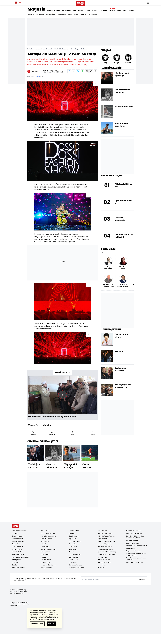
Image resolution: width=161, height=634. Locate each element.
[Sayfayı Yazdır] (91, 71)
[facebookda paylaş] (69, 71)
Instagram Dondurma (48, 565)
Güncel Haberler (17, 539)
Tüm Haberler (92, 14)
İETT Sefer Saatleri (132, 540)
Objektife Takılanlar (80, 14)
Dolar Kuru (15, 562)
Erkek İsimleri (102, 565)
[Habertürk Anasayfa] (80, 3)
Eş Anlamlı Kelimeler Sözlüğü (107, 552)
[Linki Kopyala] (95, 71)
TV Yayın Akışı (45, 562)
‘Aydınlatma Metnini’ (36, 619)
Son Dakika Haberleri (19, 531)
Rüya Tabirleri (102, 539)
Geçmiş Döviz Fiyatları (133, 551)
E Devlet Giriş (45, 546)
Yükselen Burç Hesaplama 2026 (136, 546)
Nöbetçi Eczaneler (46, 539)
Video (119, 10)
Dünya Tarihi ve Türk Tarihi (106, 541)
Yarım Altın (72, 549)
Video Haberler (102, 531)
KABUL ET (51, 623)
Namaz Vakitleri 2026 (48, 533)
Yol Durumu (44, 557)
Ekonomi (60, 10)
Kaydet (142, 579)
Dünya (68, 10)
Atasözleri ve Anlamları (133, 531)
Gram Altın (72, 544)
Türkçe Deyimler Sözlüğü (134, 533)
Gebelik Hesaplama (132, 543)
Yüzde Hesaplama (132, 548)
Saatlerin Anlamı (74, 536)
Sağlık (87, 10)
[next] (97, 458)
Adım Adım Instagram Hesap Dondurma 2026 (136, 554)
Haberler (30, 49)
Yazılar (95, 10)
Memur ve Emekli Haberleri (20, 557)
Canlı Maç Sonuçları (76, 565)
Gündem (51, 10)
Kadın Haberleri (17, 552)
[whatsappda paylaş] (82, 71)
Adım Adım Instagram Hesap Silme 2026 (136, 559)
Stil (124, 10)
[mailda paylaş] (86, 71)
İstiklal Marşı (45, 541)
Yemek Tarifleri (74, 531)
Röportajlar (62, 14)
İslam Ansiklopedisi (104, 544)
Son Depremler (45, 552)
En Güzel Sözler (102, 557)
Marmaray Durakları (104, 562)
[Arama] (13, 2)
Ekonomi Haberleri (18, 536)
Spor (75, 10)
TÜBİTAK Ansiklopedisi (105, 546)
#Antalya (47, 425)
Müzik (70, 14)
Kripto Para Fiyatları (18, 568)
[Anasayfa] (15, 526)
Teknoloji (103, 10)
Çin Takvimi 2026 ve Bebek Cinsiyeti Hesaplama (135, 537)
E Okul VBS (44, 544)
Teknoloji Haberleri (18, 554)
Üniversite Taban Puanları (106, 536)
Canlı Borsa (45, 531)
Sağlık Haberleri (17, 549)
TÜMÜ (102, 252)
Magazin (36, 9)
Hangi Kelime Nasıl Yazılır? (106, 554)
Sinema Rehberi (46, 560)
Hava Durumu (45, 554)
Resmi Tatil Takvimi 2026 (134, 562)
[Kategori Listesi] (148, 2)
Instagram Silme (46, 568)
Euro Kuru (15, 565)
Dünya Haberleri (17, 546)
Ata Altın (72, 552)
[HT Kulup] (51, 14)
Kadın (80, 10)
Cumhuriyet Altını (74, 554)
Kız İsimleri (101, 568)
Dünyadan (40, 14)
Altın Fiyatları (16, 560)
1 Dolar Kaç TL (73, 560)
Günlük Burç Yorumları (48, 549)
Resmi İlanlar (133, 10)
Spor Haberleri (16, 544)
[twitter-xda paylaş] (73, 71)
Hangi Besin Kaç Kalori (105, 549)
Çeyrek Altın (73, 546)
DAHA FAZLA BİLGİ (37, 623)
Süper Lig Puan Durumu (77, 568)
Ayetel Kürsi (73, 533)
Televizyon (30, 14)
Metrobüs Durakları (104, 560)
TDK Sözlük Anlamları (104, 533)
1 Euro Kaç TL (73, 562)
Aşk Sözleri (72, 539)
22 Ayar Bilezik (73, 557)
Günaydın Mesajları (75, 541)
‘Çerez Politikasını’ (51, 618)
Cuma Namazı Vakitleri (48, 536)
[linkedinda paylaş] (78, 71)
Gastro (112, 10)
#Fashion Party (33, 425)
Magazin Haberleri (18, 541)
